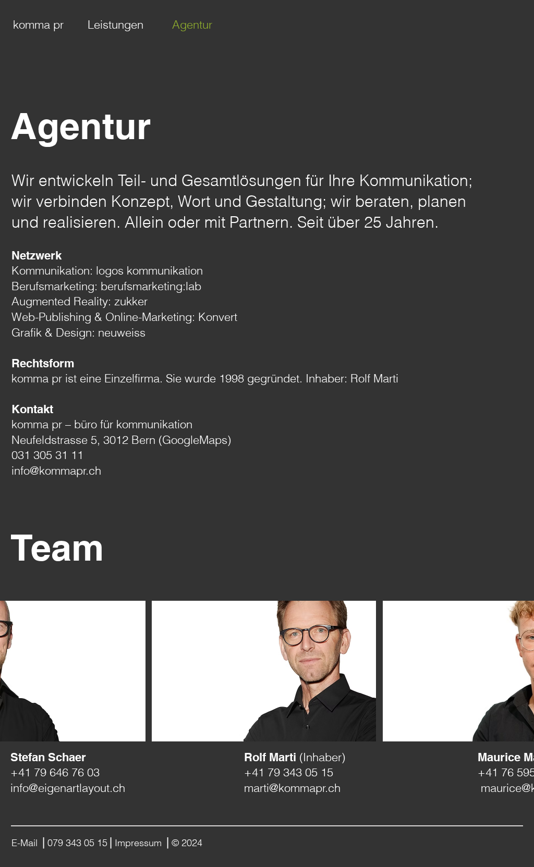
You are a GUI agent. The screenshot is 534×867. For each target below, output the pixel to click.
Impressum (139, 843)
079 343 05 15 (77, 843)
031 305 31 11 (47, 455)
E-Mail (25, 843)
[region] (264, 671)
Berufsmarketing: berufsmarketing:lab (106, 286)
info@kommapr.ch (56, 470)
